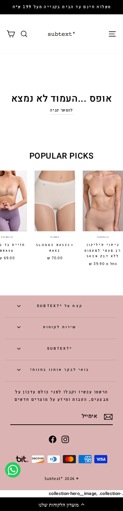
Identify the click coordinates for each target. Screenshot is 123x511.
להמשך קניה (61, 110)
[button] (61, 504)
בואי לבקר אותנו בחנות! (59, 369)
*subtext (60, 348)
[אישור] (108, 417)
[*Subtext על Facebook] (52, 439)
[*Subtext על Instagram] (65, 439)
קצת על (59, 305)
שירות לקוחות (60, 327)
